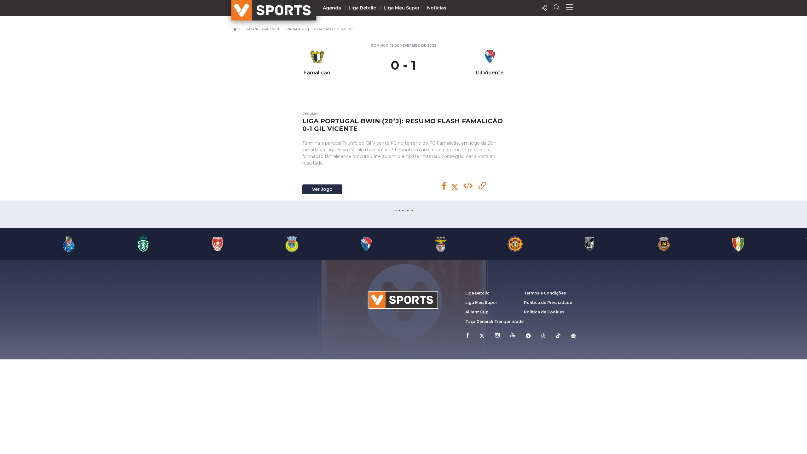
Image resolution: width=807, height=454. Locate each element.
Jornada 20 (295, 29)
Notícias (436, 8)
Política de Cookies (544, 312)
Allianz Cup (477, 312)
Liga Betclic (362, 8)
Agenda (332, 8)
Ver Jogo (322, 189)
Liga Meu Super (402, 8)
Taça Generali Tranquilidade (494, 321)
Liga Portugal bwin (261, 29)
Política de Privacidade (548, 302)
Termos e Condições (545, 293)
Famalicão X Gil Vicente (333, 29)
